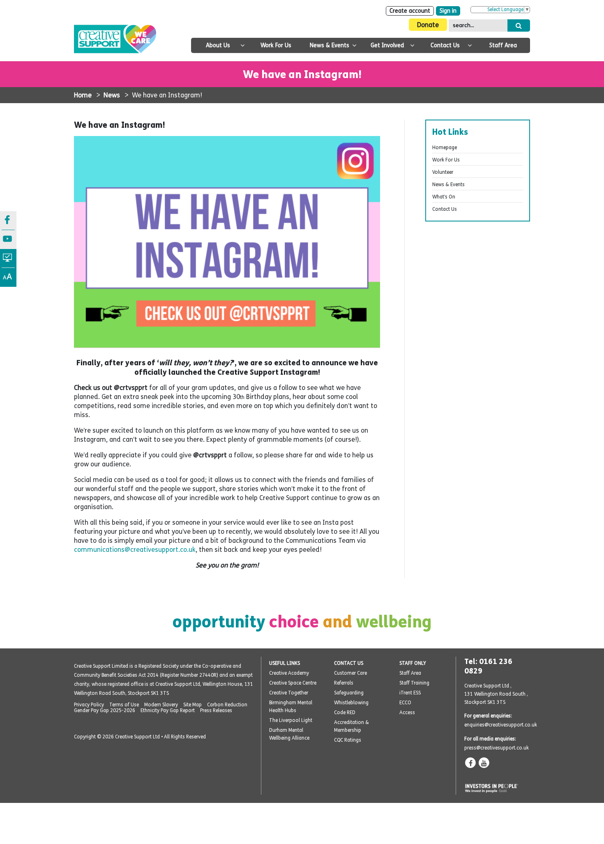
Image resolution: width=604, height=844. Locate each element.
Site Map (192, 705)
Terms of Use (124, 705)
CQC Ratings (347, 740)
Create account (410, 10)
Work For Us (276, 45)
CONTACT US (348, 663)
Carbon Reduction (227, 705)
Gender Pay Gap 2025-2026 (104, 710)
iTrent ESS (410, 693)
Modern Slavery (161, 705)
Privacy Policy (89, 705)
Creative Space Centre (292, 683)
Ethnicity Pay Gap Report (168, 710)
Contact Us (445, 45)
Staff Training (414, 683)
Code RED (344, 712)
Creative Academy (289, 673)
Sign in (448, 10)
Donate (428, 25)
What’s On (443, 197)
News (112, 95)
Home (83, 95)
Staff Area (503, 45)
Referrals (343, 683)
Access (407, 712)
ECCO (405, 703)
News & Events (329, 45)
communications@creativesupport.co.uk (135, 549)
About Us (218, 45)
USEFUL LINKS (284, 663)
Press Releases (216, 710)
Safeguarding (349, 693)
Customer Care (350, 673)
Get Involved (387, 45)
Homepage (444, 147)
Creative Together (288, 693)
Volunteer (442, 172)
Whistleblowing (351, 703)
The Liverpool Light (290, 720)
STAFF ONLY (412, 663)
